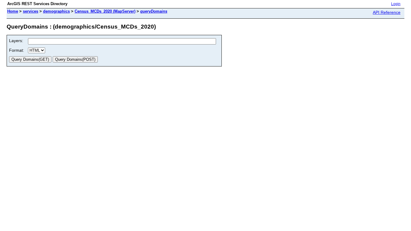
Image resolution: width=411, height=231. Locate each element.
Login (395, 4)
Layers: (16, 40)
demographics (56, 11)
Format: (16, 50)
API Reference (386, 12)
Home (12, 11)
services (30, 11)
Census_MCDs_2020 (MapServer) (105, 11)
